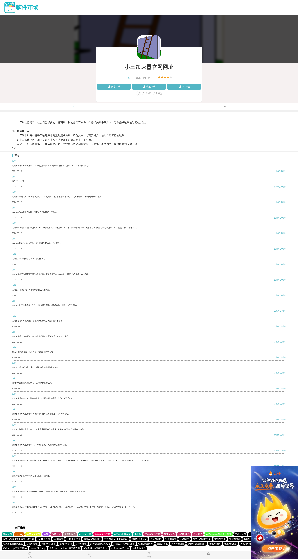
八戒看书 (197, 534)
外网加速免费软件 (120, 548)
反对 (282, 171)
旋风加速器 (184, 534)
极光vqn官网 (65, 543)
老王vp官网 (214, 543)
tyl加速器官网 (73, 539)
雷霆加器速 (219, 539)
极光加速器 (170, 539)
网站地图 (7, 534)
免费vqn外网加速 (122, 534)
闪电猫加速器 (246, 543)
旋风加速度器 (33, 534)
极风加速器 (249, 539)
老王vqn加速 (230, 543)
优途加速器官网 (152, 534)
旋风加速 (56, 534)
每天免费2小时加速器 (124, 543)
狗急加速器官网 (102, 534)
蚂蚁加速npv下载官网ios (116, 539)
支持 (276, 171)
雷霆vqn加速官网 (92, 539)
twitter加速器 (178, 543)
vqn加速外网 (44, 539)
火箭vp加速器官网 (196, 543)
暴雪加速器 (32, 543)
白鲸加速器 (81, 543)
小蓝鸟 (137, 534)
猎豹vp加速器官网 (202, 539)
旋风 (46, 534)
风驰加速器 (169, 534)
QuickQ (19, 534)
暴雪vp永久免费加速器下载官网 (18, 539)
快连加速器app (139, 539)
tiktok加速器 (85, 534)
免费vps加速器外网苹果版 (218, 534)
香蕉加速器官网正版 (13, 543)
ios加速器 (58, 539)
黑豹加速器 (240, 534)
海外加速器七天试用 (100, 543)
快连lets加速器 (48, 543)
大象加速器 (155, 539)
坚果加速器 (70, 534)
